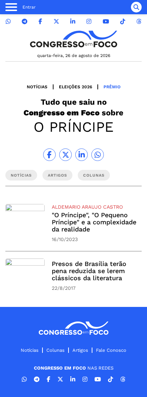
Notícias (37, 86)
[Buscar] (136, 7)
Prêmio (112, 86)
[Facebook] (40, 21)
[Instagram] (88, 21)
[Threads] (138, 21)
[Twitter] (56, 21)
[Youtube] (106, 21)
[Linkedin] (72, 21)
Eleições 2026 (75, 86)
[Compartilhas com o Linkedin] (81, 154)
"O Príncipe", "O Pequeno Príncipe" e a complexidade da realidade (94, 222)
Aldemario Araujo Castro (87, 207)
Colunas (55, 350)
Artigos (80, 350)
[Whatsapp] (8, 21)
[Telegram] (24, 21)
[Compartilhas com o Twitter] (65, 154)
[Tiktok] (122, 21)
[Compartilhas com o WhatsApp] (97, 154)
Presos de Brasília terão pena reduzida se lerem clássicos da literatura (89, 271)
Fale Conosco (111, 350)
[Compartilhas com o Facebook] (49, 154)
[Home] (73, 39)
